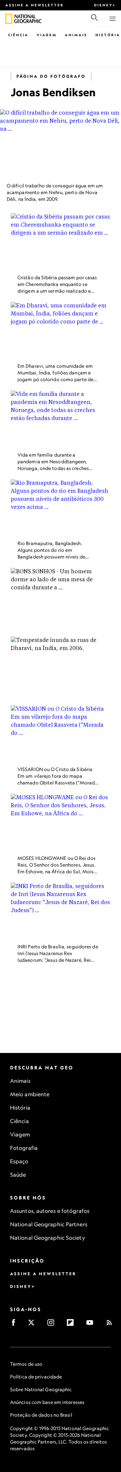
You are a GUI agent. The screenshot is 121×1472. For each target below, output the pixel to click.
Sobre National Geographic (41, 1389)
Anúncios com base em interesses (47, 1402)
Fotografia (24, 1147)
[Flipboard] (72, 1324)
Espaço (19, 1161)
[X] (33, 1324)
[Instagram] (52, 1324)
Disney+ (105, 5)
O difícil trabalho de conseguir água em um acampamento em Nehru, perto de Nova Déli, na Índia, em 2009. (55, 192)
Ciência (18, 35)
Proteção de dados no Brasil (41, 1415)
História (107, 35)
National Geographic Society (47, 1237)
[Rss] (111, 1324)
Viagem (47, 35)
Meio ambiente (29, 1094)
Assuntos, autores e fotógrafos (49, 1211)
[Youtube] (91, 1324)
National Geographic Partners (48, 1224)
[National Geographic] (8, 19)
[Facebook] (15, 1324)
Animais (76, 35)
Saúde (18, 1174)
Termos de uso (26, 1364)
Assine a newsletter (34, 5)
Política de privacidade (36, 1376)
